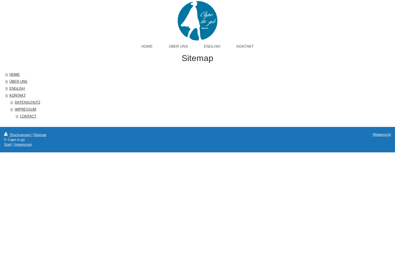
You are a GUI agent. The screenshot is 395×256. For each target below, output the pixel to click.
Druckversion (20, 135)
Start (8, 144)
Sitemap (39, 135)
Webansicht (382, 135)
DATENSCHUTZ (27, 102)
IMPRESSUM (25, 109)
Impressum (23, 144)
